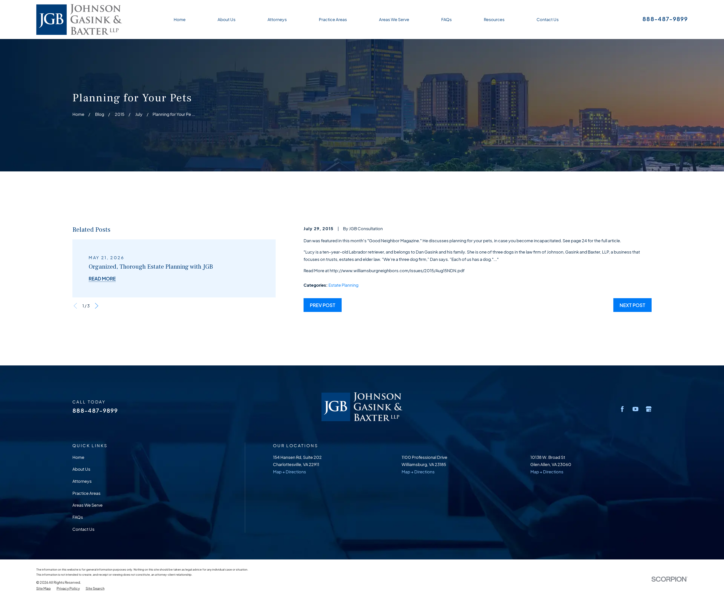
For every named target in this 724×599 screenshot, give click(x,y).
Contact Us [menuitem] (548, 19)
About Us (81, 469)
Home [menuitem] (180, 19)
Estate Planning (343, 285)
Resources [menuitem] (494, 19)
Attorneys (82, 481)
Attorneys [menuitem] (277, 19)
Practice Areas (86, 493)
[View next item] (97, 306)
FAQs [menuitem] (446, 19)
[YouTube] (635, 409)
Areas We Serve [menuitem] (394, 19)
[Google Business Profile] (649, 409)
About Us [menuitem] (226, 19)
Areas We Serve (87, 505)
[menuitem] (43, 588)
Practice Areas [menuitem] (333, 19)
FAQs (77, 517)
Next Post (632, 305)
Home (78, 457)
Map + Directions (289, 471)
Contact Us (83, 529)
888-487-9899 (665, 18)
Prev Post (322, 305)
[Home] (79, 19)
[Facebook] (622, 409)
